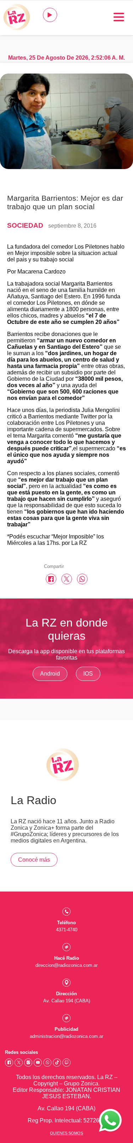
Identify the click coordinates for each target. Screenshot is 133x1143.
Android (50, 674)
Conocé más (34, 860)
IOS (88, 674)
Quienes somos (66, 1133)
